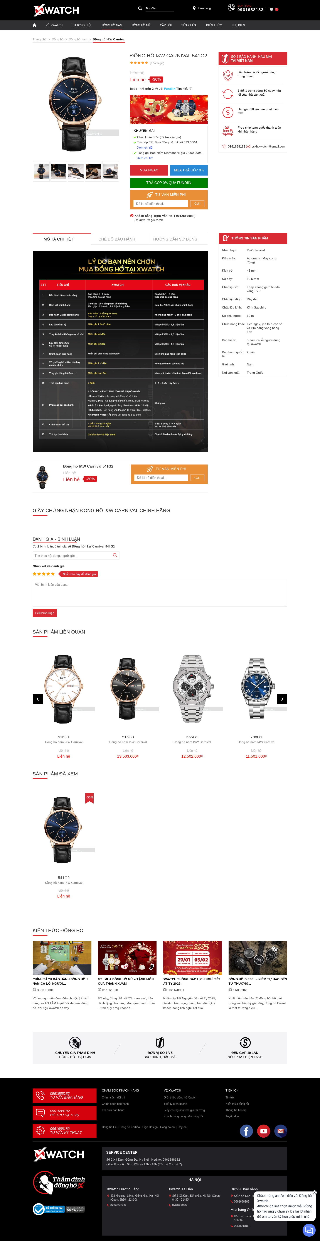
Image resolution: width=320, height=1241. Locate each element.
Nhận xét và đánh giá (48, 566)
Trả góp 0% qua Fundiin (168, 183)
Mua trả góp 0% (189, 170)
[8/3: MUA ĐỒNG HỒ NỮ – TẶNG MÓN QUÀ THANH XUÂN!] (127, 958)
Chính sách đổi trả (113, 1097)
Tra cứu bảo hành (113, 1110)
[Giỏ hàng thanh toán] (271, 9)
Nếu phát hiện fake (245, 1057)
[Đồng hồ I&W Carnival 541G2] (64, 830)
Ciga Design (150, 1127)
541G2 (64, 880)
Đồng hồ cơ (167, 1127)
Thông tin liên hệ (236, 1110)
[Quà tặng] (169, 110)
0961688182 (250, 10)
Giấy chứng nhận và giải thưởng (184, 1110)
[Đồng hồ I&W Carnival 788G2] (256, 688)
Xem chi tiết (145, 147)
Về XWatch (54, 25)
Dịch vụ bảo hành (244, 1189)
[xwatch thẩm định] (59, 1183)
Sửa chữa (189, 25)
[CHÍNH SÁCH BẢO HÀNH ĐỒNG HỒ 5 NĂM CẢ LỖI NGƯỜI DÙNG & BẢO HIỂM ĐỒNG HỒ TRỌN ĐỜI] (62, 958)
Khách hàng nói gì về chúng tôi (183, 1116)
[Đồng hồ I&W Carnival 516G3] (64, 688)
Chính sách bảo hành (115, 1103)
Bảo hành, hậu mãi (160, 1057)
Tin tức (230, 1097)
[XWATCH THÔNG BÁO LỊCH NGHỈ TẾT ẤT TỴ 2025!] (192, 958)
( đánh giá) (157, 63)
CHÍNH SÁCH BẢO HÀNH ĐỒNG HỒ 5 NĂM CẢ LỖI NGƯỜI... (60, 981)
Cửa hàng (204, 8)
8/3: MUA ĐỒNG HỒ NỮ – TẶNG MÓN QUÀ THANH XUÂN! (126, 981)
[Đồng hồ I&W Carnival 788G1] (192, 688)
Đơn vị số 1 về (160, 1053)
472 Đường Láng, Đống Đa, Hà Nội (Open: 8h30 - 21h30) (134, 1197)
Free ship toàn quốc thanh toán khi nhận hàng (259, 129)
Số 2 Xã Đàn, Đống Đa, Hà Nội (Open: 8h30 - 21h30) (196, 1197)
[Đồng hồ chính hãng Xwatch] (56, 10)
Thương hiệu (82, 25)
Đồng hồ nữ (141, 25)
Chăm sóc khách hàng (120, 1090)
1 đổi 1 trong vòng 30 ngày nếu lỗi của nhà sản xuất (259, 92)
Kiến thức (214, 25)
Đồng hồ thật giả (75, 1057)
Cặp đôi (166, 25)
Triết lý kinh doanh (175, 1103)
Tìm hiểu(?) (184, 88)
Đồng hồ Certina (130, 1127)
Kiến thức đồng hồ (237, 1103)
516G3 (64, 739)
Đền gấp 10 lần (244, 1053)
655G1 (128, 739)
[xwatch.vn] (59, 1154)
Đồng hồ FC (109, 1127)
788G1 (192, 739)
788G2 (256, 738)
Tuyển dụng (233, 1116)
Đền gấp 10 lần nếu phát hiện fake (258, 111)
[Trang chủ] (35, 25)
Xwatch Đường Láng (123, 1189)
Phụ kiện (238, 25)
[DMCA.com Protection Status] (75, 1210)
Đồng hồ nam (112, 25)
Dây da (182, 1127)
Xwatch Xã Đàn (181, 1189)
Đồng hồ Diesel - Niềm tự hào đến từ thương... (258, 981)
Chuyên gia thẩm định (75, 1053)
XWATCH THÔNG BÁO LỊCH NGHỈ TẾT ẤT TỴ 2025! (191, 981)
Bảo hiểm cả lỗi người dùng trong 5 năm (257, 74)
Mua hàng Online (244, 1210)
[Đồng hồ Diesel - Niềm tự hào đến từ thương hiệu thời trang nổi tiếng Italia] (258, 958)
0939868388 (118, 1205)
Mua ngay (149, 170)
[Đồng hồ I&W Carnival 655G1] (128, 688)
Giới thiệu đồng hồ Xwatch (180, 1097)
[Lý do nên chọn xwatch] (120, 351)
